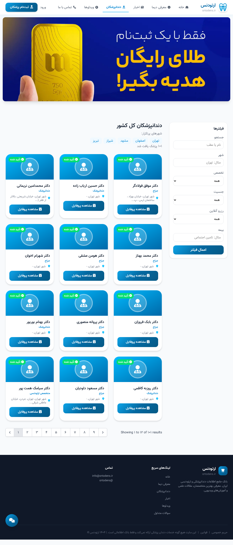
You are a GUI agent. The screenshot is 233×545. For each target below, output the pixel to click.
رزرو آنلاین (217, 211)
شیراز (109, 140)
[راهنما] (11, 520)
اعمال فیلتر (198, 250)
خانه (181, 7)
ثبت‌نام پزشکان (19, 7)
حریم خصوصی (220, 532)
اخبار (136, 7)
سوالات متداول (162, 513)
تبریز (96, 140)
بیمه (221, 230)
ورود (43, 7)
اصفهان (140, 140)
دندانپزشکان (113, 7)
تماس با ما (65, 7)
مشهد (124, 140)
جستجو (219, 137)
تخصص (219, 172)
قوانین (203, 532)
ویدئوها (89, 7)
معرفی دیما (159, 7)
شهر (221, 155)
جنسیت (219, 192)
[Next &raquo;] (103, 432)
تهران (155, 140)
